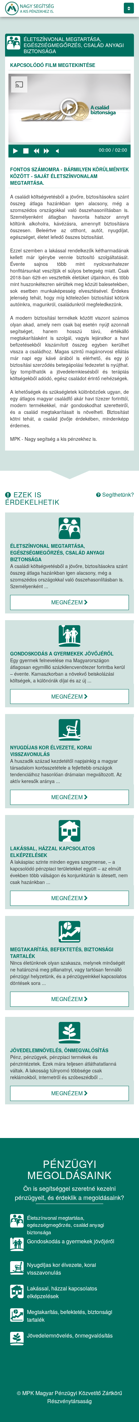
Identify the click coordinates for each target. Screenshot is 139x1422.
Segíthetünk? (117, 494)
